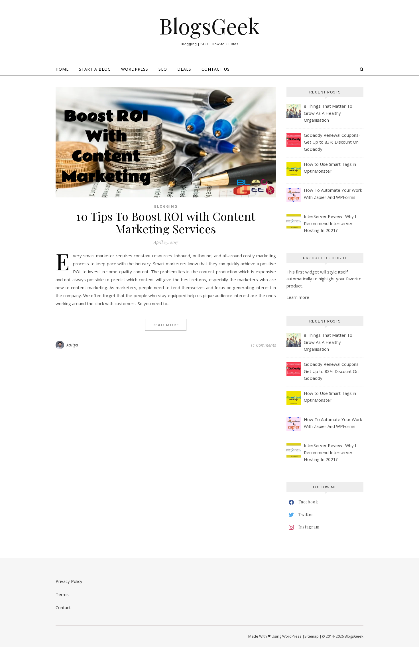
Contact (63, 607)
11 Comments (263, 345)
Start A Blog (95, 69)
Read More (165, 324)
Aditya (72, 345)
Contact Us (216, 69)
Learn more (297, 297)
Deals (184, 69)
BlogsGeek (209, 25)
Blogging (166, 206)
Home (62, 69)
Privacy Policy (69, 581)
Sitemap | (313, 636)
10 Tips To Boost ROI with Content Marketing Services (165, 222)
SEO (162, 69)
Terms (62, 594)
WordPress (134, 69)
